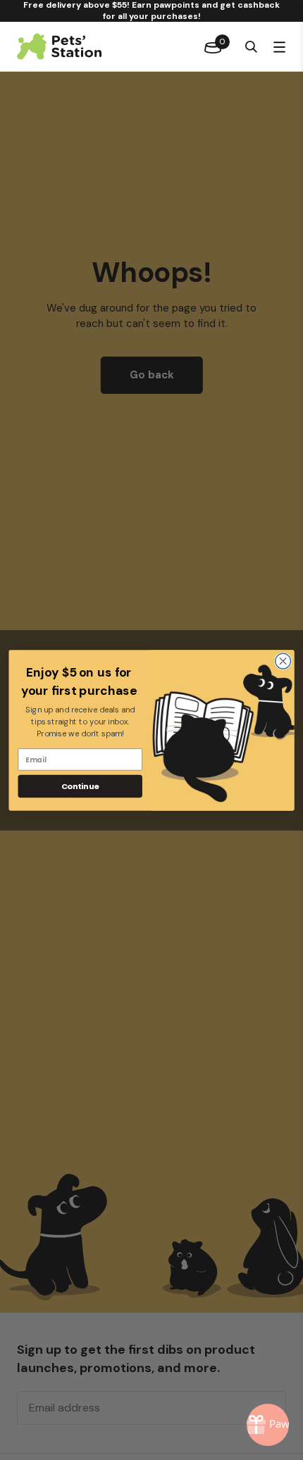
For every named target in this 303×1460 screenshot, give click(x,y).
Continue (80, 785)
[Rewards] (268, 1425)
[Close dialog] (283, 661)
